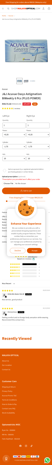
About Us (5, 361)
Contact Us (6, 369)
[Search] (8, 8)
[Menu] (3, 8)
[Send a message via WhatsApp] (47, 460)
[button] (7, 108)
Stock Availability (8, 413)
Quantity (5, 120)
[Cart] (49, 8)
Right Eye (31, 116)
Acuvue (10, 16)
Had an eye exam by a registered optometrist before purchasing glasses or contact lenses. (25, 170)
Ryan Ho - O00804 (8, 430)
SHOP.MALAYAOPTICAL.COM (28, 460)
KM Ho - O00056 (8, 434)
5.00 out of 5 (32, 256)
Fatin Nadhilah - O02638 (11, 439)
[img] (7, 290)
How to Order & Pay (9, 404)
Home (4, 16)
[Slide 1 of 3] (19, 81)
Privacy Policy (7, 391)
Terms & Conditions (9, 400)
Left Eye (6, 116)
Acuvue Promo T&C (9, 395)
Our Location (7, 365)
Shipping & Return (9, 387)
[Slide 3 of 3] (32, 81)
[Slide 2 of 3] (26, 81)
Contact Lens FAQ (8, 408)
